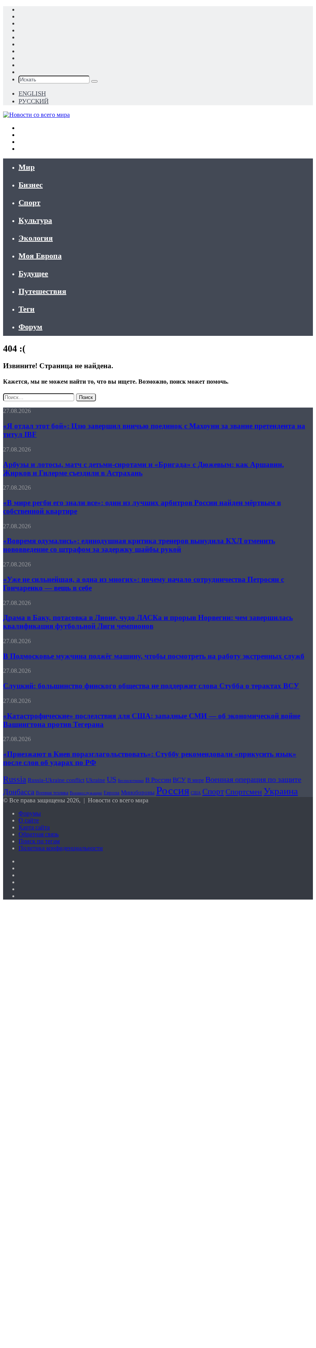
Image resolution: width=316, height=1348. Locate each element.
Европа (111, 792)
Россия (172, 790)
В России (158, 780)
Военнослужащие (86, 793)
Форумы (29, 813)
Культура (35, 220)
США (196, 792)
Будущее (33, 273)
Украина (281, 791)
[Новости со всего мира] (36, 114)
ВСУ (179, 780)
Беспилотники (131, 780)
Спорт (29, 202)
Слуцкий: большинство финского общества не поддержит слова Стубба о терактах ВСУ (151, 686)
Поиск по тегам (39, 841)
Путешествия (42, 291)
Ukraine (95, 780)
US (111, 779)
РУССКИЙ (33, 101)
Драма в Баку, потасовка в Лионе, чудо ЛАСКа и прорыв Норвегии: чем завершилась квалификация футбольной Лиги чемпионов (148, 621)
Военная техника (52, 792)
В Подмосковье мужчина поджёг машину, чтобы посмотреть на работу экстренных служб (153, 656)
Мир (26, 167)
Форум (30, 326)
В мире (195, 780)
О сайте (28, 820)
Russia (14, 779)
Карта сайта (34, 827)
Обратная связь (38, 834)
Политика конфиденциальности (60, 848)
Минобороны (138, 792)
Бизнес (30, 184)
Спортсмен (243, 791)
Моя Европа (40, 255)
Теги (26, 309)
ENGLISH (32, 93)
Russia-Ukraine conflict (56, 780)
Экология (35, 238)
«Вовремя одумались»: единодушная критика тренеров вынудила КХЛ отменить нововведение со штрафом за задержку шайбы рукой (139, 545)
